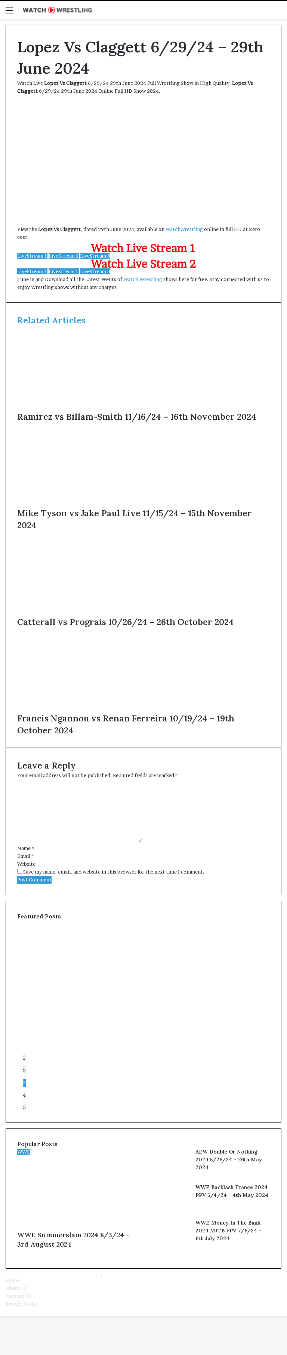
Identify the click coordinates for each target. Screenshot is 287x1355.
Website (26, 864)
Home (13, 1280)
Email (25, 856)
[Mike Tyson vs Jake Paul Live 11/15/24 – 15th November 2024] (90, 503)
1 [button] (24, 1058)
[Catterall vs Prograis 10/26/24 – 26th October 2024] (90, 612)
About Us (16, 1288)
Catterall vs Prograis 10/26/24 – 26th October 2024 (125, 621)
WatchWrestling (184, 229)
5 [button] (24, 1107)
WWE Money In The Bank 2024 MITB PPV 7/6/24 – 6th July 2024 (228, 1230)
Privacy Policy (22, 1304)
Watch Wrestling (142, 279)
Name (25, 848)
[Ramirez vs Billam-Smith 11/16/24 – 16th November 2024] (90, 407)
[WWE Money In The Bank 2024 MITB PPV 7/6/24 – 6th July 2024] (169, 1245)
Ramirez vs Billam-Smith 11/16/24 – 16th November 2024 (136, 416)
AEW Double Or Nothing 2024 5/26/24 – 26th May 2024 (228, 1159)
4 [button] (24, 1095)
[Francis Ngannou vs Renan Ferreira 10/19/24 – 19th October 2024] (90, 708)
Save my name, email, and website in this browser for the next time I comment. (113, 872)
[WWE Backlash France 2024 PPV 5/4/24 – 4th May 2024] (169, 1210)
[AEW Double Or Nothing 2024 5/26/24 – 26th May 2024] (169, 1174)
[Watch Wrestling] (57, 9)
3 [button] (24, 1082)
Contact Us (19, 1296)
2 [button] (24, 1070)
